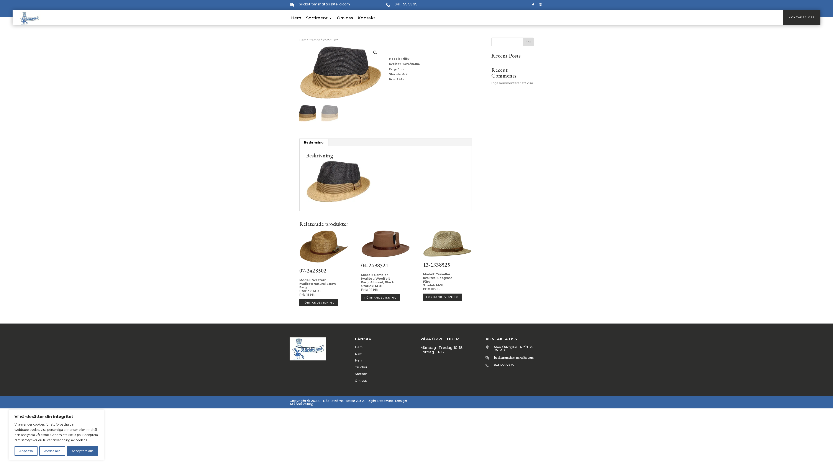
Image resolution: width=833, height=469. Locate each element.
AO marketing (301, 404)
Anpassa (26, 451)
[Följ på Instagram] (540, 5)
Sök (528, 42)
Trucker (361, 367)
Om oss (345, 17)
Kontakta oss (802, 17)
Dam (358, 354)
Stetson (314, 40)
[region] (56, 435)
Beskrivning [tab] (313, 142)
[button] (375, 52)
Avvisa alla (52, 451)
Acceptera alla (82, 451)
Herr (358, 360)
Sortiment (317, 17)
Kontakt (366, 17)
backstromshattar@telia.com (324, 4)
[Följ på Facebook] (533, 5)
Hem (296, 17)
